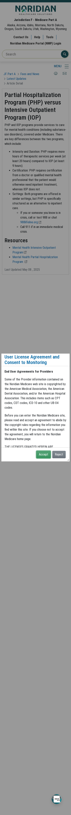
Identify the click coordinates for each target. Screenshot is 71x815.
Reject (59, 454)
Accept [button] (43, 454)
